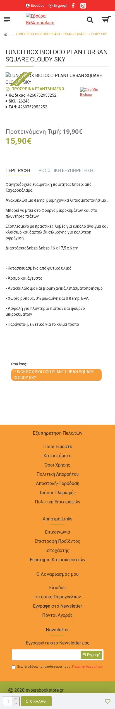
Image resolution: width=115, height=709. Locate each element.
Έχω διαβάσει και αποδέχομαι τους (60, 666)
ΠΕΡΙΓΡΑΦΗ (18, 170)
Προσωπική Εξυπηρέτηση (64, 170)
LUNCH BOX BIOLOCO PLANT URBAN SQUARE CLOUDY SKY (53, 375)
